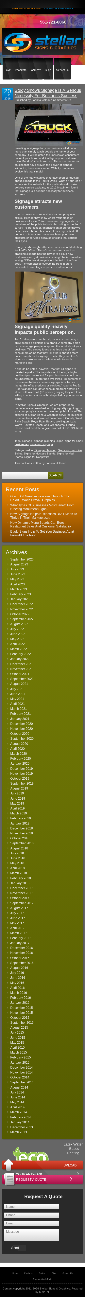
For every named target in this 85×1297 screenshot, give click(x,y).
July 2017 (17, 913)
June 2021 (17, 694)
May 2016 (17, 983)
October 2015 (19, 1017)
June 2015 (17, 1037)
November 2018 (21, 833)
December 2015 (21, 1007)
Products (21, 63)
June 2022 (17, 634)
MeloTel (44, 1291)
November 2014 (21, 1072)
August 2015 (19, 1027)
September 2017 (22, 903)
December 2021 (21, 664)
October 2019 (19, 778)
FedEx (45, 180)
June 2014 (17, 1097)
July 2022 (17, 629)
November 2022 (21, 609)
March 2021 (18, 708)
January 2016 (19, 1002)
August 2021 (19, 683)
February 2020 (20, 758)
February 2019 (20, 818)
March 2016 (18, 992)
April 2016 (17, 987)
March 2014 (18, 1112)
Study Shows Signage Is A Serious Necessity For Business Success (48, 93)
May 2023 (17, 579)
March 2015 (18, 1052)
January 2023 (19, 599)
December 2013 (21, 1127)
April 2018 (17, 868)
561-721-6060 (53, 22)
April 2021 (17, 703)
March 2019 (18, 813)
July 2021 (17, 689)
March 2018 (18, 873)
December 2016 (21, 948)
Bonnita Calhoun (41, 99)
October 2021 (19, 674)
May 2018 (17, 863)
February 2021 (20, 713)
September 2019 (22, 783)
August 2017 (19, 908)
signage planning (44, 440)
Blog (48, 63)
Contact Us (62, 63)
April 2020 (17, 748)
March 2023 (18, 589)
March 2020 (18, 753)
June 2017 (17, 918)
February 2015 (20, 1057)
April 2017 (17, 928)
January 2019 (19, 823)
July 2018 (17, 853)
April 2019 (17, 808)
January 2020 (19, 763)
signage (27, 440)
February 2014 (20, 1117)
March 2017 (18, 933)
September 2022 (22, 619)
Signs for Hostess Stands (39, 453)
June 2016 (17, 977)
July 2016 (17, 972)
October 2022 (19, 614)
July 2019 (17, 793)
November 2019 (21, 773)
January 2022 (19, 659)
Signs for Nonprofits (36, 456)
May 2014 (17, 1102)
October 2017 (19, 898)
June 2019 (17, 798)
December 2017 (21, 888)
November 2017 (21, 893)
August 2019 (19, 788)
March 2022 (18, 649)
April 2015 (17, 1047)
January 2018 (19, 883)
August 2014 (19, 1087)
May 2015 (17, 1042)
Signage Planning (45, 450)
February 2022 (20, 654)
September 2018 (22, 843)
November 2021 (21, 669)
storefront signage (41, 444)
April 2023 (17, 584)
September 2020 (22, 738)
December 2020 (21, 723)
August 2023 (19, 564)
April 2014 (17, 1107)
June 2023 (17, 574)
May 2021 (17, 699)
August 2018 (19, 848)
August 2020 (19, 743)
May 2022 (17, 639)
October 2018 (19, 838)
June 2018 (17, 858)
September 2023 (22, 559)
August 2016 (19, 967)
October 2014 (19, 1077)
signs (60, 440)
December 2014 (21, 1067)
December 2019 (21, 768)
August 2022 (19, 624)
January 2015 (19, 1062)
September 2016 (22, 963)
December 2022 (21, 604)
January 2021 (19, 718)
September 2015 (22, 1022)
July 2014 (17, 1092)
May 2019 (17, 803)
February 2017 (20, 938)
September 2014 (22, 1082)
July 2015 (17, 1032)
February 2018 (20, 878)
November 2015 (21, 1012)
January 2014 (19, 1122)
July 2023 (17, 569)
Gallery (36, 63)
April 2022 (17, 644)
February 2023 (20, 594)
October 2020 (19, 733)
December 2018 (21, 828)
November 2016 (21, 952)
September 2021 (22, 679)
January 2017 (19, 943)
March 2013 (18, 1132)
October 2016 (19, 958)
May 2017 (17, 923)
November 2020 (21, 728)
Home (8, 63)
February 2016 (20, 997)
